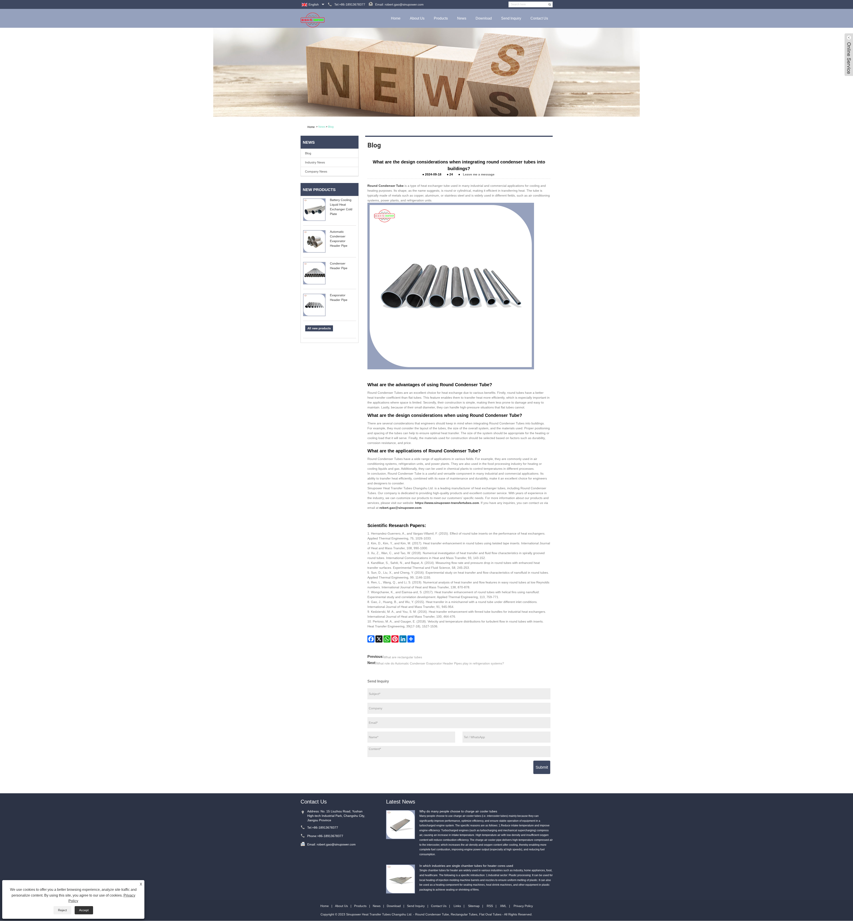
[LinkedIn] (403, 639)
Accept (84, 910)
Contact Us (539, 18)
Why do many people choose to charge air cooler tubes (458, 811)
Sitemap (474, 906)
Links (457, 906)
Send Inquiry (511, 18)
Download (484, 18)
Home (396, 18)
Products (441, 18)
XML (503, 906)
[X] (379, 639)
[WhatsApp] (387, 639)
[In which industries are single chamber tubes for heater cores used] (400, 879)
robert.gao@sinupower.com (404, 4)
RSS (490, 906)
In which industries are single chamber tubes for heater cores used (466, 865)
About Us (417, 18)
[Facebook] (371, 639)
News (461, 18)
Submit (542, 767)
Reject (62, 910)
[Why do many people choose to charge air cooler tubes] (400, 824)
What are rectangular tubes (403, 657)
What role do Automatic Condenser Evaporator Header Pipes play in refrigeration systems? (440, 663)
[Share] (411, 639)
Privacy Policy (523, 906)
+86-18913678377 (325, 827)
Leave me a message (478, 174)
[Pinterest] (395, 639)
